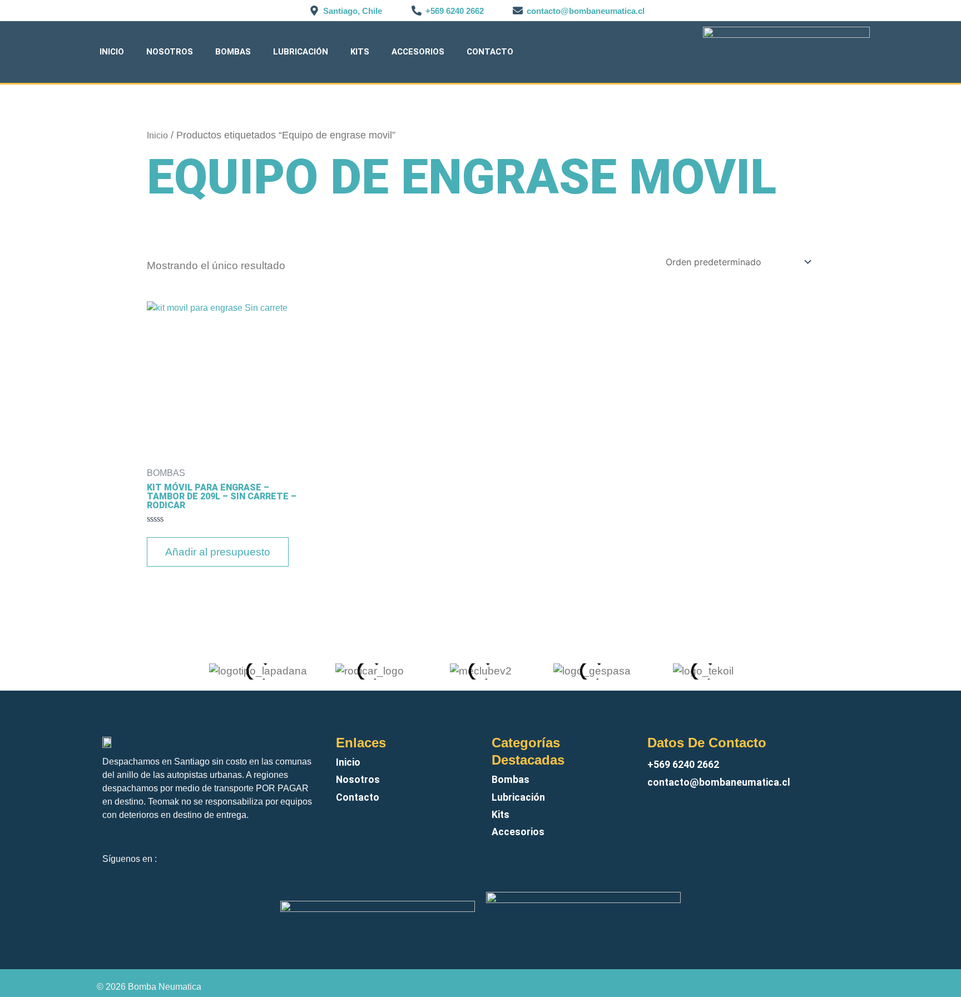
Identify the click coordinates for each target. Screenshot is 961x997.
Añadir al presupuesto (217, 552)
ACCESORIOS (418, 52)
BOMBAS (233, 52)
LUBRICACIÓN (300, 52)
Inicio (112, 52)
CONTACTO (490, 52)
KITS (359, 52)
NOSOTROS (169, 52)
